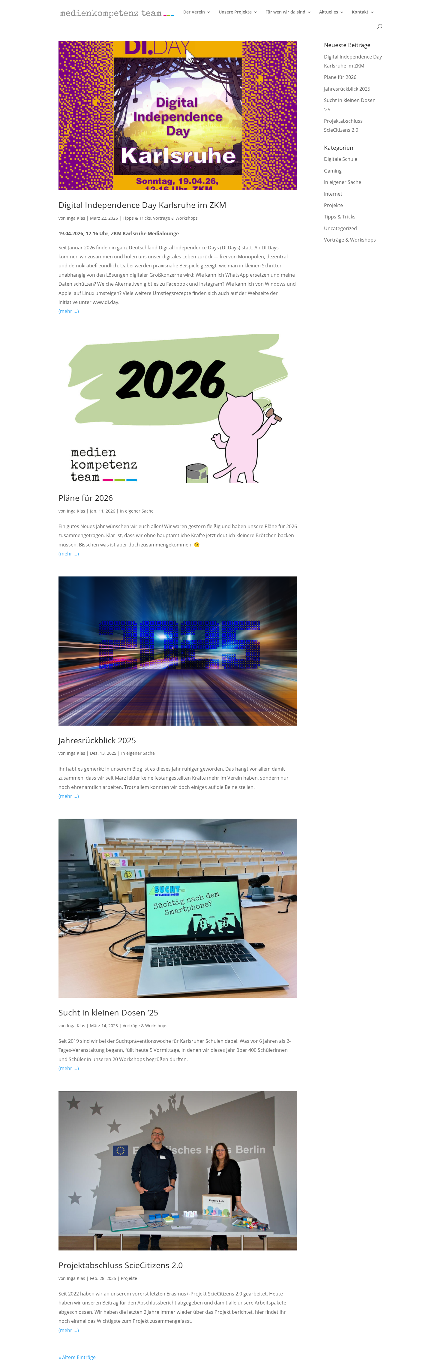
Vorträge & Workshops (175, 218)
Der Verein (194, 12)
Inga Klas (76, 218)
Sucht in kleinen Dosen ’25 (108, 1012)
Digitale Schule (340, 159)
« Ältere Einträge (77, 1357)
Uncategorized (340, 228)
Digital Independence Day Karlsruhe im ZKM (142, 204)
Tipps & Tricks (137, 218)
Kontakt (360, 12)
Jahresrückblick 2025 (97, 740)
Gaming (333, 170)
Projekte (129, 1278)
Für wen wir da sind (285, 12)
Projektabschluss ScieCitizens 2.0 (120, 1265)
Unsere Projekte (235, 12)
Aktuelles (328, 12)
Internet (333, 194)
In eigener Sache (137, 511)
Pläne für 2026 (85, 497)
